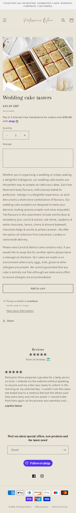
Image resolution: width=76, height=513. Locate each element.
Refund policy (41, 506)
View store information (20, 310)
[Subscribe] (64, 450)
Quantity (7, 128)
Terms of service (59, 506)
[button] (5, 20)
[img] (38, 354)
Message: (7, 144)
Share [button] (10, 320)
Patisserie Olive (23, 506)
